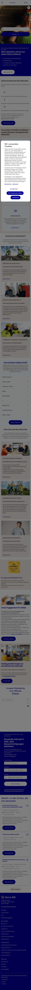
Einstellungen (14, 188)
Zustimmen (15, 197)
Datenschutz (8, 184)
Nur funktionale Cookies (15, 193)
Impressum (15, 184)
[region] (15, 171)
